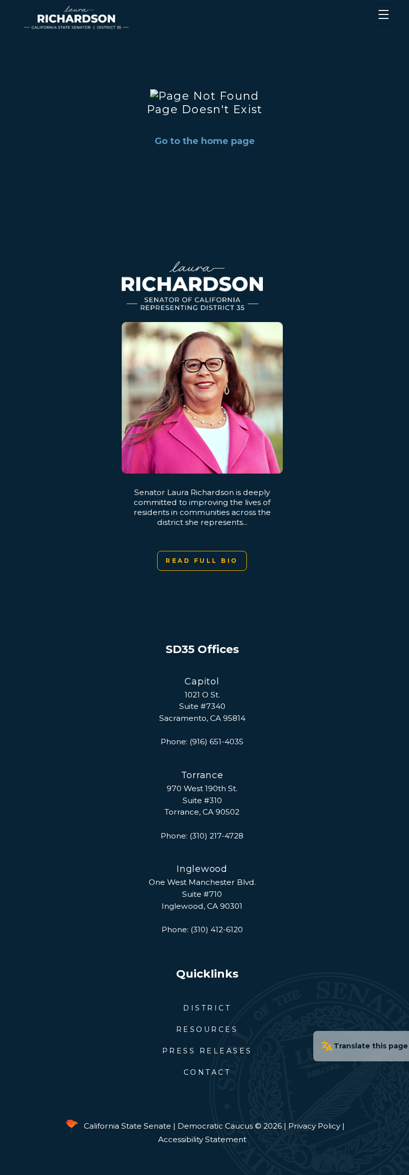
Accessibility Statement (202, 1139)
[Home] (174, 17)
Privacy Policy (314, 1126)
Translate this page (371, 1045)
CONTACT (207, 1072)
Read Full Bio (202, 560)
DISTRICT (207, 1008)
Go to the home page (205, 141)
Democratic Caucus (215, 1126)
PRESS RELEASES (207, 1050)
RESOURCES (207, 1029)
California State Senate (127, 1126)
